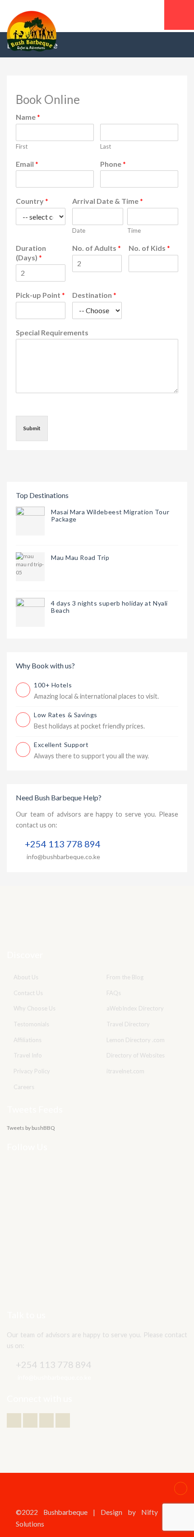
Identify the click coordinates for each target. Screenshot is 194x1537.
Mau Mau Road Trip (80, 557)
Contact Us (28, 992)
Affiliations (28, 1039)
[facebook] (30, 1420)
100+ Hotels (53, 685)
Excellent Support (61, 744)
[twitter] (14, 1420)
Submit (32, 428)
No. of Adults (96, 248)
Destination (94, 295)
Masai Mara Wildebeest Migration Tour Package (110, 515)
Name (28, 117)
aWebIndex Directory (135, 1008)
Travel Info (28, 1055)
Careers (24, 1086)
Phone (113, 164)
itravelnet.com (125, 1071)
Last (105, 146)
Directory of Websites (135, 1055)
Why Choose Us (34, 1008)
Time (134, 230)
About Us (26, 977)
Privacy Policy (32, 1071)
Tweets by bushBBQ (31, 1127)
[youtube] (46, 1420)
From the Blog (124, 977)
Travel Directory (128, 1024)
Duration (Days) (31, 253)
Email (27, 164)
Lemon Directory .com (135, 1039)
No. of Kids (149, 248)
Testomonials (31, 1024)
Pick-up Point (40, 295)
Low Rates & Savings (65, 715)
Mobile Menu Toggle (179, 15)
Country (32, 201)
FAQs (113, 992)
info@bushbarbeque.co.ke (63, 856)
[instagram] (62, 1420)
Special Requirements (52, 332)
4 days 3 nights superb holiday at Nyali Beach (109, 606)
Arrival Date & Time (107, 201)
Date (78, 230)
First (22, 146)
